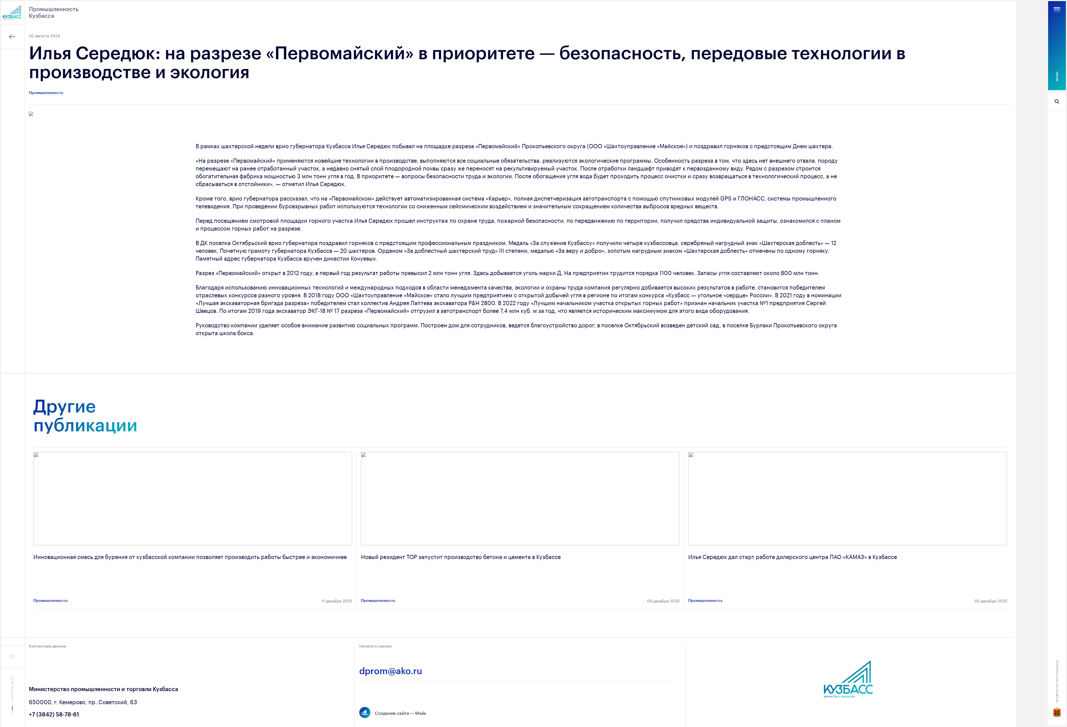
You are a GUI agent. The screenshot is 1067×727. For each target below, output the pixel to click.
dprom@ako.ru (390, 671)
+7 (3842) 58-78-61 (54, 714)
